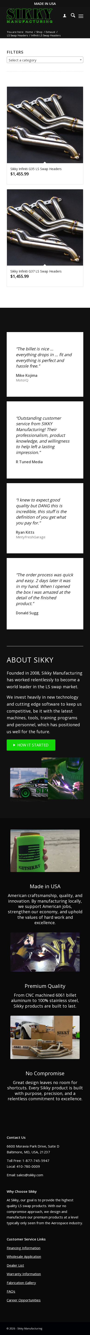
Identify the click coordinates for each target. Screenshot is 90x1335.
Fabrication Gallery (21, 1282)
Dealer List (15, 1265)
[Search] (70, 16)
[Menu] (80, 16)
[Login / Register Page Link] (62, 16)
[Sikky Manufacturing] (30, 16)
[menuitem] (62, 16)
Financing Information (23, 1248)
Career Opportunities (24, 1300)
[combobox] (45, 60)
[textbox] (45, 60)
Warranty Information (24, 1274)
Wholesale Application (24, 1256)
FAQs (11, 1291)
